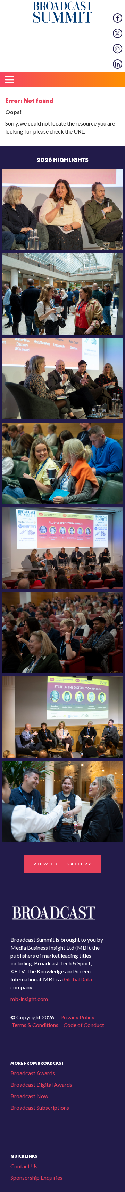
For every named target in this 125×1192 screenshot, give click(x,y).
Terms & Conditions (34, 1025)
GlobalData (77, 979)
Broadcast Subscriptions (39, 1107)
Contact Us (24, 1166)
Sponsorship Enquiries (36, 1177)
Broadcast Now (29, 1096)
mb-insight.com (29, 998)
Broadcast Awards (32, 1073)
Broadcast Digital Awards (41, 1084)
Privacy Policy (77, 1017)
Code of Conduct (84, 1025)
